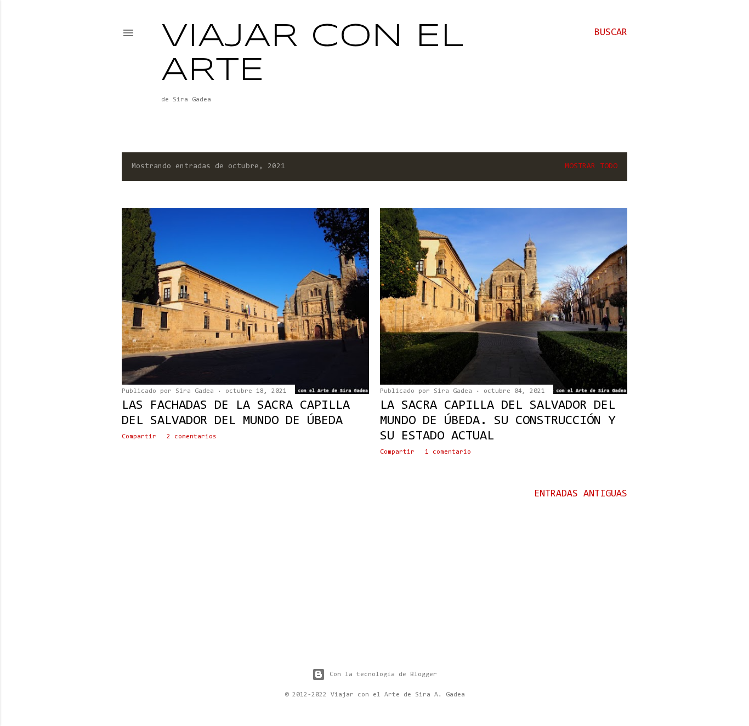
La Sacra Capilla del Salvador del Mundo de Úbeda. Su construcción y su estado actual (497, 421)
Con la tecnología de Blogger (383, 674)
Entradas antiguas (580, 494)
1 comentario (448, 452)
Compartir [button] (139, 436)
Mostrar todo (591, 166)
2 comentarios (192, 436)
